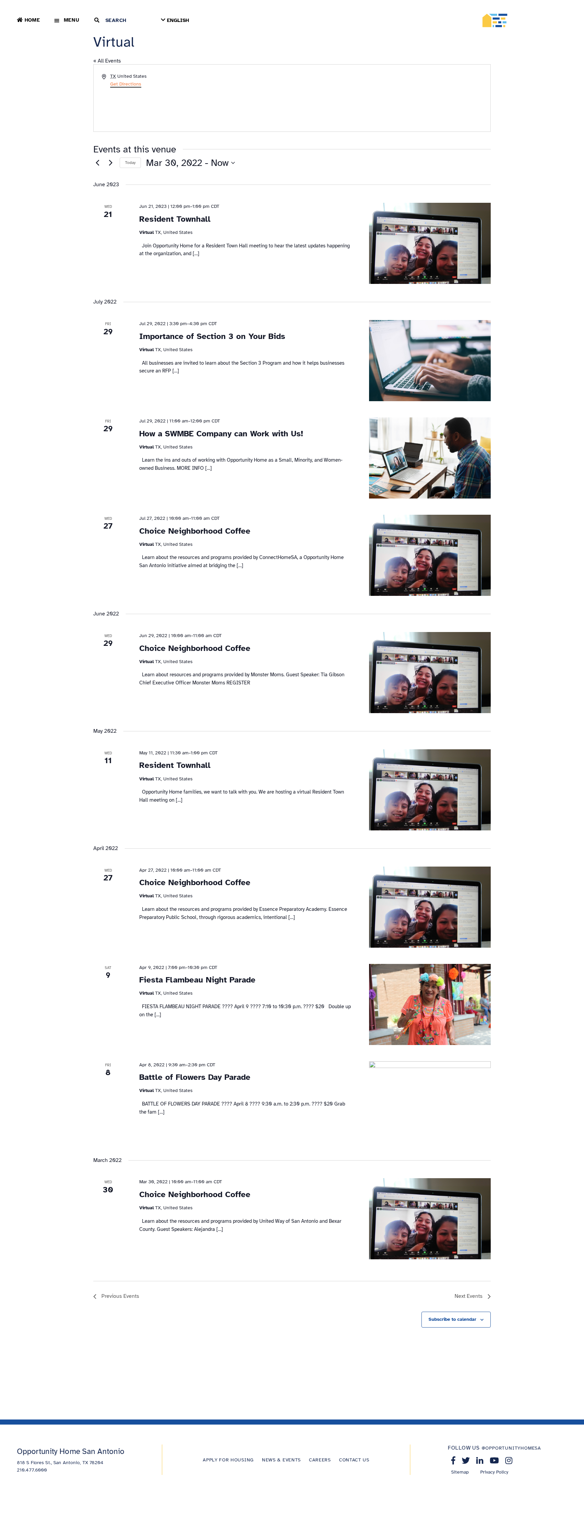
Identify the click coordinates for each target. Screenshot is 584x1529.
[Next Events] (110, 163)
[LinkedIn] (479, 1460)
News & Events (281, 1460)
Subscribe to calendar (452, 1319)
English (178, 20)
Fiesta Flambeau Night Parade (197, 980)
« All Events (107, 60)
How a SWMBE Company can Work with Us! (221, 434)
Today (130, 162)
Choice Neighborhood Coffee (194, 531)
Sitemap (460, 1472)
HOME (32, 20)
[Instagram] (508, 1460)
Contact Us (354, 1460)
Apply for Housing (228, 1460)
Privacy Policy (494, 1472)
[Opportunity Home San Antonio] (524, 20)
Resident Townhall (175, 219)
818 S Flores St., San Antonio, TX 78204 (60, 1462)
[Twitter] (466, 1460)
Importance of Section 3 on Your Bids (212, 336)
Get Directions (125, 84)
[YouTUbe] (494, 1460)
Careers (320, 1460)
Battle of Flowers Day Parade (194, 1077)
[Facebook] (453, 1460)
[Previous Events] (97, 163)
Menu (71, 20)
